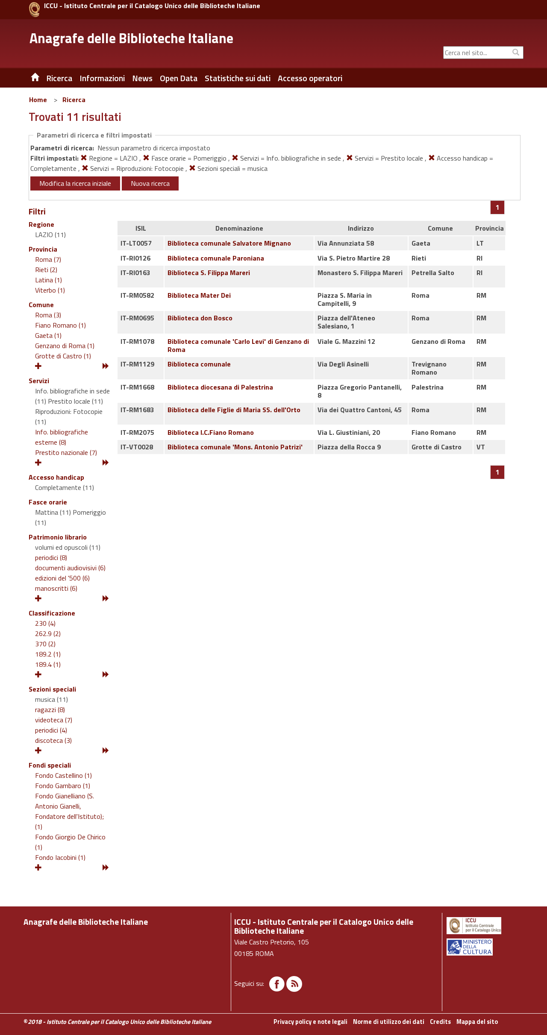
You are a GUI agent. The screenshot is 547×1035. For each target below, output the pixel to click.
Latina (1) (48, 280)
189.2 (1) (48, 654)
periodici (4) (51, 730)
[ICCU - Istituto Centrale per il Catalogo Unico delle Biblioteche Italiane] (34, 9)
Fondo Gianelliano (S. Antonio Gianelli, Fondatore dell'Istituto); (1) (70, 811)
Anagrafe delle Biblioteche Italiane (131, 38)
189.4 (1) (48, 664)
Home (38, 99)
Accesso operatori (310, 78)
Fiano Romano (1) (60, 325)
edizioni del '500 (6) (62, 578)
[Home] (28, 78)
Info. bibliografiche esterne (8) (61, 437)
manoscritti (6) (56, 588)
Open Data (178, 78)
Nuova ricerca (150, 183)
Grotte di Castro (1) (63, 356)
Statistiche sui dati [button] (238, 78)
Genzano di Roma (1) (64, 345)
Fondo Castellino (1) (63, 775)
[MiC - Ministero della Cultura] (484, 947)
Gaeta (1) (48, 335)
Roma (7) (48, 259)
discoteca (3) (53, 740)
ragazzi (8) (50, 709)
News (142, 78)
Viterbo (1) (50, 290)
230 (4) (45, 623)
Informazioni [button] (102, 78)
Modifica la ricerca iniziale (75, 183)
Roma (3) (48, 315)
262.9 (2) (48, 633)
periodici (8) (51, 557)
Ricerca (73, 99)
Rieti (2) (46, 269)
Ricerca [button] (59, 78)
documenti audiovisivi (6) (70, 568)
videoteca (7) (53, 720)
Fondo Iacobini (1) (60, 857)
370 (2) (45, 644)
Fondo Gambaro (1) (62, 785)
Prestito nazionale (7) (66, 452)
